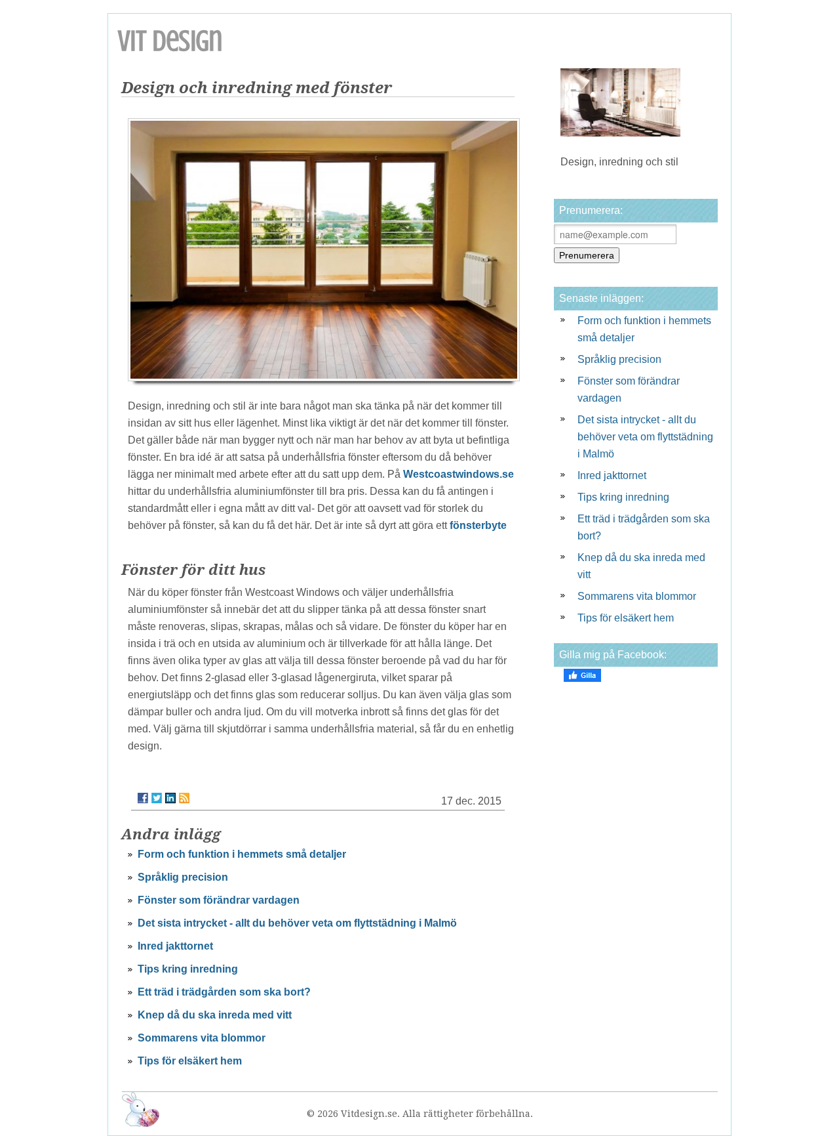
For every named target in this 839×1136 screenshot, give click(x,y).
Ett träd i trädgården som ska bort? (224, 992)
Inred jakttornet (175, 946)
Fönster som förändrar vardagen (219, 900)
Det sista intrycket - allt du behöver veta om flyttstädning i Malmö (297, 923)
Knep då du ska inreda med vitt (215, 1014)
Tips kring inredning (188, 969)
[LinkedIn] (170, 798)
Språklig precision (183, 877)
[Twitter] (156, 798)
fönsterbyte (478, 525)
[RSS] (184, 798)
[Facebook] (143, 798)
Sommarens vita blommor (201, 1037)
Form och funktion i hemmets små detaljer (242, 854)
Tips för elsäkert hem (190, 1060)
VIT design (170, 41)
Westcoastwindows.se (458, 474)
